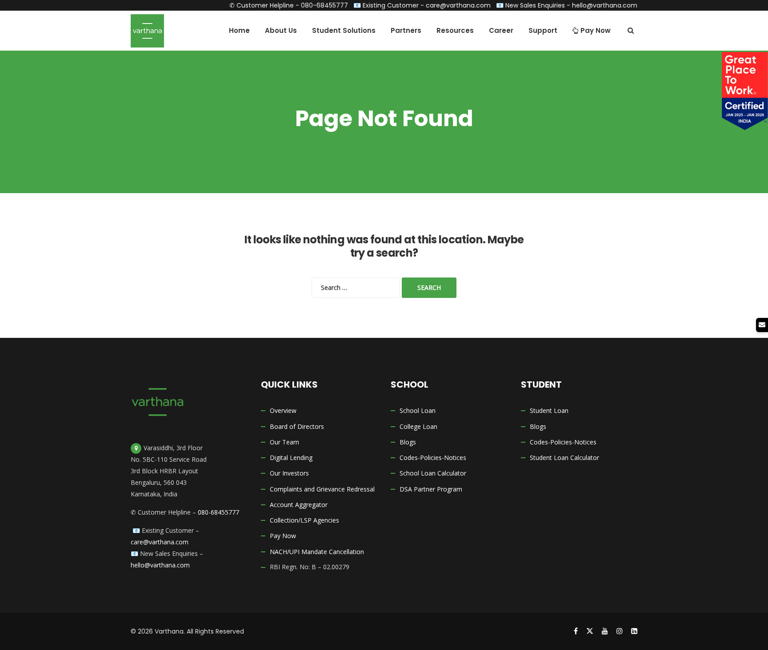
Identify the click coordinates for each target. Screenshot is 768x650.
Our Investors (289, 473)
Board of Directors (297, 426)
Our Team (284, 442)
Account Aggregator (299, 504)
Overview (283, 410)
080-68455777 (324, 5)
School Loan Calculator (433, 473)
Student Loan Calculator (564, 457)
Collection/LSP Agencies (304, 520)
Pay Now (283, 535)
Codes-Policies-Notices (433, 457)
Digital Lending (291, 457)
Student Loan (549, 410)
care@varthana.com (458, 5)
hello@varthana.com (604, 5)
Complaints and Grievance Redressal (322, 489)
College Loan (418, 426)
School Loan (418, 410)
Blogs (408, 442)
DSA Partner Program (431, 489)
